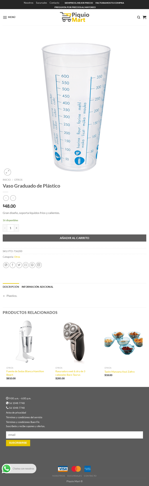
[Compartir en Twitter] (19, 265)
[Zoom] (7, 172)
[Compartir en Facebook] (13, 265)
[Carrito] (144, 17)
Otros (18, 179)
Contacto (54, 2)
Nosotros (28, 2)
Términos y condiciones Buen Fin (22, 422)
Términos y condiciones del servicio (24, 417)
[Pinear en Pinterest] (32, 265)
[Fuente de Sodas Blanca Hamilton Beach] (25, 342)
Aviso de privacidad (16, 412)
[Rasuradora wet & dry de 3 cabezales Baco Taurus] (74, 342)
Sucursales (41, 2)
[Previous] (3, 353)
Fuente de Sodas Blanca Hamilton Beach (25, 373)
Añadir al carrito (74, 238)
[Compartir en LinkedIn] (39, 265)
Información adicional (37, 286)
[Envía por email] (26, 265)
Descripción (11, 286)
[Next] (146, 353)
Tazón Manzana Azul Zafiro (119, 371)
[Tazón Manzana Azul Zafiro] (123, 342)
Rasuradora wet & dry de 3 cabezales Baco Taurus (70, 373)
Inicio (7, 179)
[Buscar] (138, 17)
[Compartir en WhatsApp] (6, 265)
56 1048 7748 (17, 403)
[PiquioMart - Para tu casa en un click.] (74, 17)
